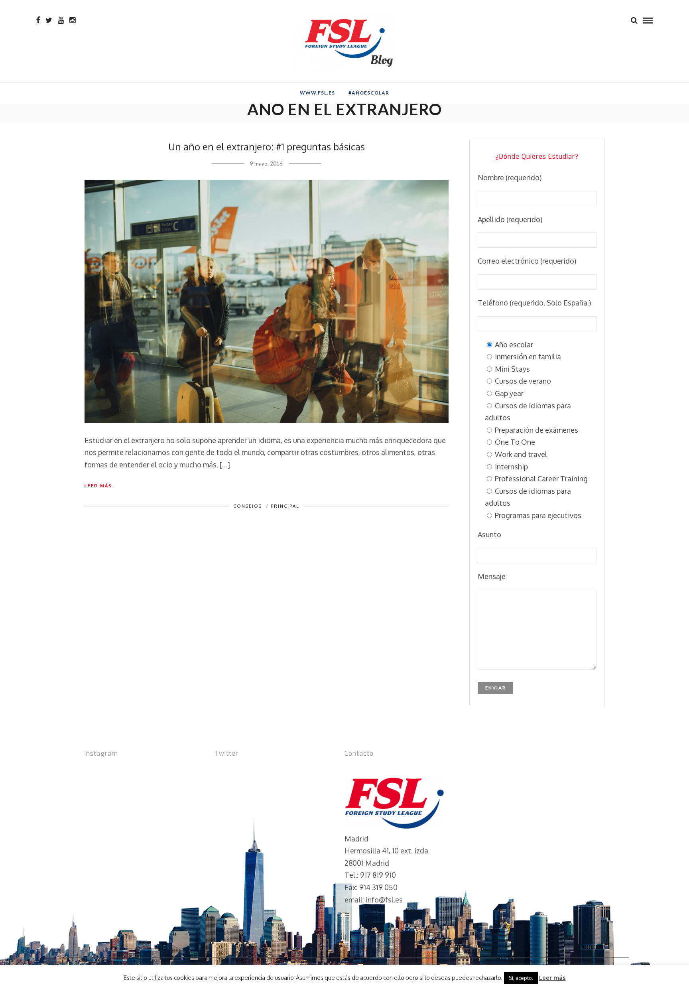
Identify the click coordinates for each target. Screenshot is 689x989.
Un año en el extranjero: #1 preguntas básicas (266, 146)
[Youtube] (61, 20)
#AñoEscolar (368, 93)
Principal (285, 506)
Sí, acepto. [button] (521, 978)
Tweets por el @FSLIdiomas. (261, 770)
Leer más (98, 486)
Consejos (247, 506)
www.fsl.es (317, 93)
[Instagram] (72, 20)
